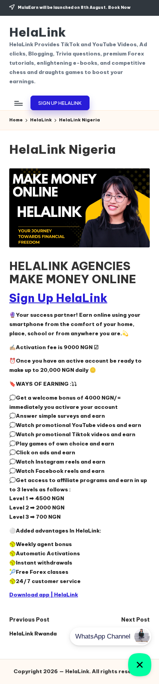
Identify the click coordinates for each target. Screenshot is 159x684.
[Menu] (18, 103)
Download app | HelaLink (43, 594)
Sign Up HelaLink (58, 298)
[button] (59, 103)
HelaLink (37, 32)
